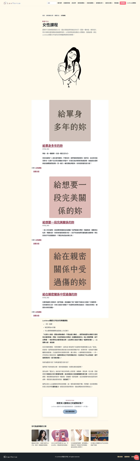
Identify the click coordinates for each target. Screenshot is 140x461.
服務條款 (127, 456)
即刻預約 (123, 3)
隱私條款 (120, 456)
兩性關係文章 (99, 3)
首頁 (43, 15)
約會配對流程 (67, 3)
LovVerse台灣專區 (131, 3)
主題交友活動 (108, 3)
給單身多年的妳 (52, 145)
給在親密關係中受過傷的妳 (59, 294)
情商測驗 (116, 3)
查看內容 (36, 171)
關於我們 (60, 3)
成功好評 (74, 3)
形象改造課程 (90, 3)
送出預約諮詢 (70, 411)
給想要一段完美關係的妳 (58, 222)
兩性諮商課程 (81, 3)
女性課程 (38, 168)
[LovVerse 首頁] (11, 3)
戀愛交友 (57, 15)
